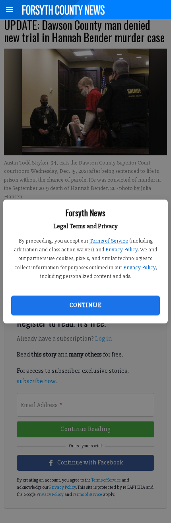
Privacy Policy (121, 249)
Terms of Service (108, 240)
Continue (85, 305)
